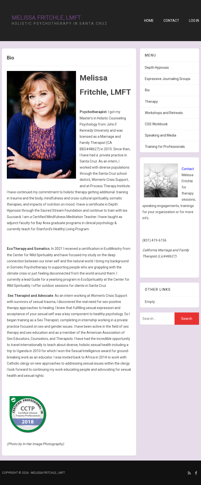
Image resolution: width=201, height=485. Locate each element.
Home (149, 21)
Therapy (151, 102)
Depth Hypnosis (157, 67)
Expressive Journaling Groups (167, 79)
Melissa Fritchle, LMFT (46, 17)
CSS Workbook (156, 124)
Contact (171, 21)
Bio (147, 90)
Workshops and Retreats (164, 113)
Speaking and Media (160, 135)
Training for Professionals (165, 147)
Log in (194, 21)
